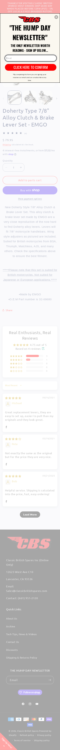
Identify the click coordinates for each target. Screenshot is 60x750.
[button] (56, 17)
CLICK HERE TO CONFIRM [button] (31, 67)
